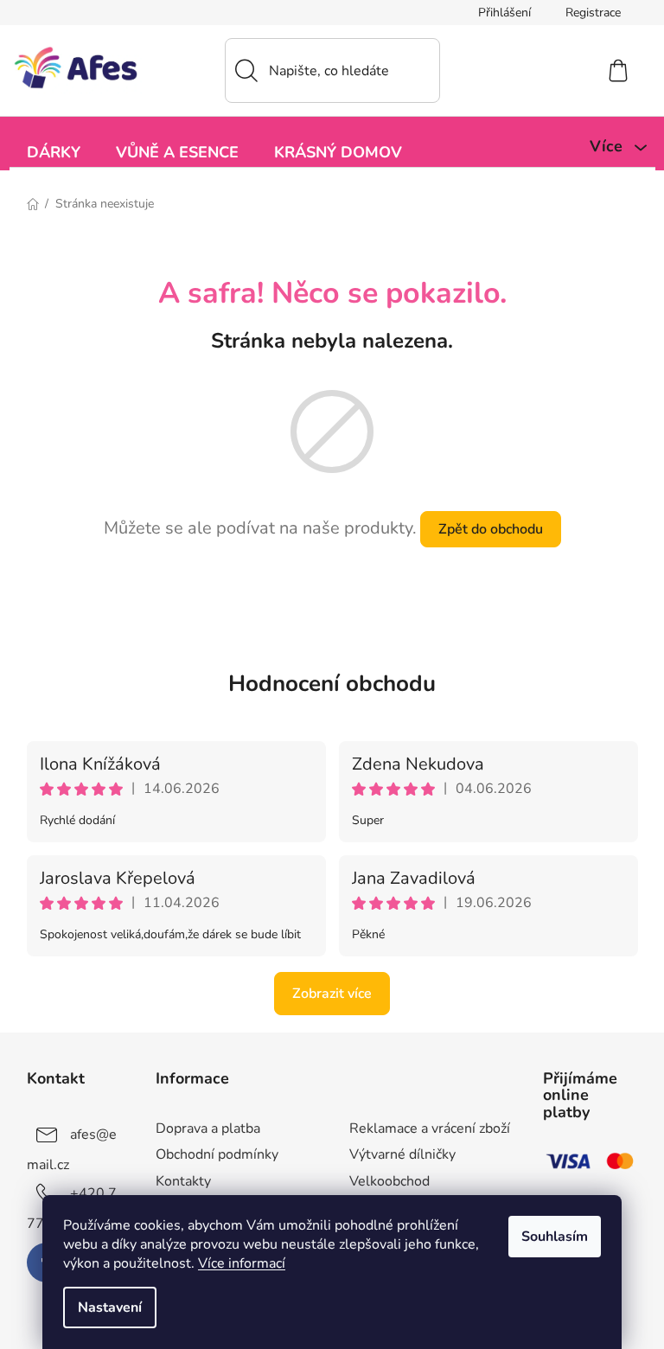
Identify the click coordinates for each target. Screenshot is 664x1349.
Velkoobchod (389, 1181)
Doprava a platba (208, 1128)
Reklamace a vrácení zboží (429, 1128)
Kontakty (183, 1181)
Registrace (593, 12)
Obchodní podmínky (217, 1154)
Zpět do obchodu (490, 529)
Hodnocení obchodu (332, 683)
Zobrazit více (332, 993)
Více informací (241, 1263)
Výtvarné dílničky (402, 1154)
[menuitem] (54, 151)
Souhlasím (554, 1236)
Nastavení (110, 1307)
